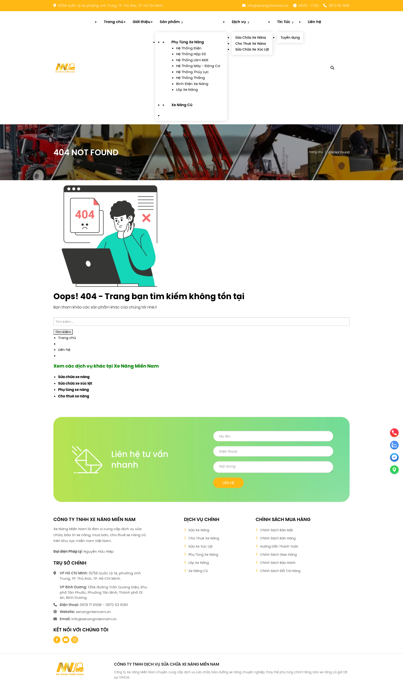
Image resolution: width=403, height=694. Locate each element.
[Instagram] (74, 639)
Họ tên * (273, 436)
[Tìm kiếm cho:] (201, 321)
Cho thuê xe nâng (73, 396)
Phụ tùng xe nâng (73, 390)
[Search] (332, 67)
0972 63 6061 (339, 5)
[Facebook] (56, 639)
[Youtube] (65, 639)
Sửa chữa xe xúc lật (75, 384)
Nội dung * (273, 467)
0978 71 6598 (90, 604)
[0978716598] (15, 670)
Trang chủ (316, 152)
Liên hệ (64, 349)
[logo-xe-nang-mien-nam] (69, 668)
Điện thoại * (273, 451)
